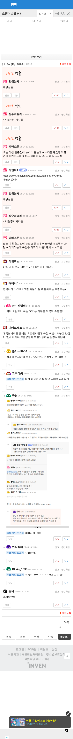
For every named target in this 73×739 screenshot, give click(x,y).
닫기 (68, 713)
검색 (63, 15)
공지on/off (57, 15)
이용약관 (13, 654)
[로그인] (61, 4)
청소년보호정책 (55, 654)
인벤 (14, 4)
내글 (9, 20)
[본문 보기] (36, 56)
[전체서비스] (68, 4)
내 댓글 (37, 20)
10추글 (64, 20)
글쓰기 (69, 14)
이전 (36, 636)
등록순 (20, 64)
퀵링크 (44, 649)
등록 (66, 622)
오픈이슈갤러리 (12, 13)
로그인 (20, 649)
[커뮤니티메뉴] (4, 4)
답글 (7, 95)
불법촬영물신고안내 (36, 659)
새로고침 (66, 64)
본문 (22, 636)
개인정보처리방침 (32, 654)
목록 (8, 636)
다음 (50, 636)
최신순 (29, 64)
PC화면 (32, 649)
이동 (16, 95)
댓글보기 (64, 636)
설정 (54, 649)
